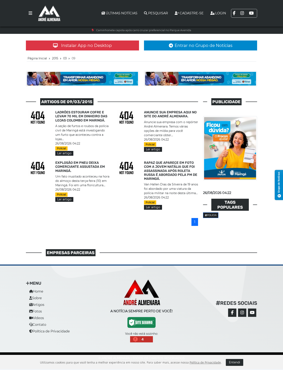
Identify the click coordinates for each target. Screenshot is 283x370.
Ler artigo (64, 153)
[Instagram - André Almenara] (242, 313)
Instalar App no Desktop (86, 45)
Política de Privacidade (51, 331)
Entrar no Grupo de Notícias (203, 45)
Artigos (38, 305)
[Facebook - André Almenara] (232, 313)
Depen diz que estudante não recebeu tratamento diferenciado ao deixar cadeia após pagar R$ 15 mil (144, 30)
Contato (39, 325)
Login (220, 13)
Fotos (37, 311)
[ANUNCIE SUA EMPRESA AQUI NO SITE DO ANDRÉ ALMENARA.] (127, 118)
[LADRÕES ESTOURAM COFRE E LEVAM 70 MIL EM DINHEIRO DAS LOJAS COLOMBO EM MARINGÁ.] (38, 118)
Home (38, 291)
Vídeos (38, 318)
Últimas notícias (121, 13)
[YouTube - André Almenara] (252, 313)
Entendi (234, 362)
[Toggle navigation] (30, 13)
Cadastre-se (192, 13)
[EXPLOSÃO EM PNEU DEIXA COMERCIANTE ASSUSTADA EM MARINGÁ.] (38, 168)
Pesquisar (158, 13)
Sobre (37, 298)
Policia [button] (211, 215)
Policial (61, 148)
